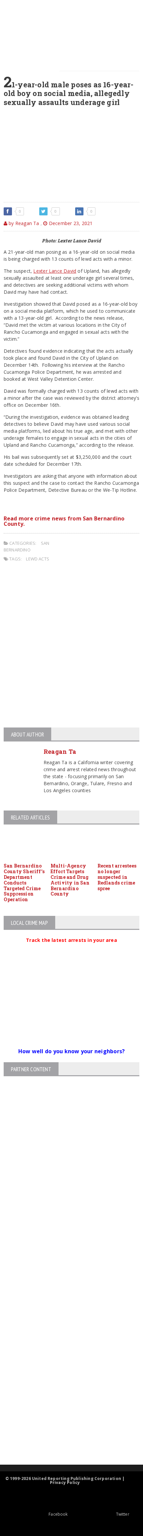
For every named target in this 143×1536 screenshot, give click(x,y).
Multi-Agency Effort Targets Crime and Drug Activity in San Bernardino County (70, 880)
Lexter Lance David (54, 271)
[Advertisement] (71, 645)
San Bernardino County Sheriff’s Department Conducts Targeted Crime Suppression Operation (24, 883)
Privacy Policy (65, 1482)
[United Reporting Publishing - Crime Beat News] (66, 1310)
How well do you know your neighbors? (71, 1051)
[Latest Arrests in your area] (71, 948)
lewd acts (37, 559)
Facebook (58, 1514)
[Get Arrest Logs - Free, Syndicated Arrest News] (65, 1367)
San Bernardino (26, 546)
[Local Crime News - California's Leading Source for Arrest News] (66, 1338)
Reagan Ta (60, 751)
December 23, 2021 (70, 223)
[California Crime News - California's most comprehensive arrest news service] (66, 1388)
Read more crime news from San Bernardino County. (64, 521)
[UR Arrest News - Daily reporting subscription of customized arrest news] (65, 1410)
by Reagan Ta (23, 223)
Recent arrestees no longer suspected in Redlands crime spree (116, 877)
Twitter (122, 1514)
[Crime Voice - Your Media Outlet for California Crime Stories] (66, 1438)
